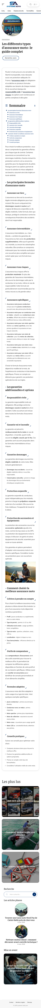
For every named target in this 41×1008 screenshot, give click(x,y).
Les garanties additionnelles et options (18, 121)
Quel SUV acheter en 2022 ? (20, 800)
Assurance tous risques (15, 117)
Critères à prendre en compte (17, 136)
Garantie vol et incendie (15, 125)
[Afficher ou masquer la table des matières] (30, 106)
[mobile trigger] (3, 4)
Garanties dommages (15, 127)
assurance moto (18, 80)
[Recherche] (30, 4)
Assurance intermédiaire (16, 114)
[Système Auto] (13, 4)
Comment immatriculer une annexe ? (20, 833)
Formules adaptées (14, 140)
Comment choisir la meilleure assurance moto (21, 133)
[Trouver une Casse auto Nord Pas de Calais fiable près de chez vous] (21, 909)
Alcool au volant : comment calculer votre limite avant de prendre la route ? (20, 968)
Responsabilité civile (15, 123)
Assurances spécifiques (15, 119)
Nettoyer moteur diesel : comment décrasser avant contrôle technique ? (21, 940)
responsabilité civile (12, 92)
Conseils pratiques (14, 142)
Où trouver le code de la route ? (20, 866)
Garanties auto (10, 58)
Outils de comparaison (15, 138)
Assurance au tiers (14, 112)
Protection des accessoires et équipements (20, 131)
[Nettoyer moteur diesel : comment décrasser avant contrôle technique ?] (21, 931)
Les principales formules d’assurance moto (19, 110)
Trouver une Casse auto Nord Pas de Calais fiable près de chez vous (21, 918)
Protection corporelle (15, 129)
